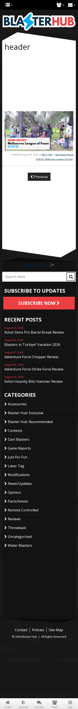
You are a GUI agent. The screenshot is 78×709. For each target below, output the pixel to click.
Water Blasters (20, 545)
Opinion (14, 492)
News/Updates (20, 483)
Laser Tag (16, 466)
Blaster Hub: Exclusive (25, 413)
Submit (71, 276)
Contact (70, 5)
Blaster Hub (39, 21)
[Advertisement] (39, 82)
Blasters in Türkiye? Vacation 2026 (32, 343)
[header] (39, 149)
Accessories (17, 404)
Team (54, 707)
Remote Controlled (23, 510)
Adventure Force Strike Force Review (33, 367)
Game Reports (19, 448)
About (59, 5)
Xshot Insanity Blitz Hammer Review (33, 380)
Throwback (17, 527)
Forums (39, 707)
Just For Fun (17, 457)
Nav (70, 707)
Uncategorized (20, 536)
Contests (15, 430)
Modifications (19, 474)
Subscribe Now (37, 303)
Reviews (23, 707)
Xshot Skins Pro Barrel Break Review (34, 330)
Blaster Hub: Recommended (30, 421)
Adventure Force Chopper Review (31, 355)
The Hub (7, 5)
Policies (38, 630)
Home (7, 707)
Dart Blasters (18, 439)
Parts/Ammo (18, 501)
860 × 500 (47, 154)
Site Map (56, 630)
